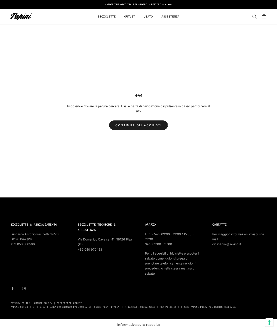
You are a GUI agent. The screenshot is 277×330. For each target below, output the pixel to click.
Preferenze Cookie (69, 302)
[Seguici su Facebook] (12, 288)
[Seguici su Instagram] (24, 288)
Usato (148, 16)
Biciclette (107, 16)
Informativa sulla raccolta (138, 324)
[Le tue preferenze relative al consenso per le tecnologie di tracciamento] (269, 322)
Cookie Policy (43, 302)
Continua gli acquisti (138, 125)
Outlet (129, 16)
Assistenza (170, 16)
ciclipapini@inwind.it (226, 244)
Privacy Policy (20, 302)
